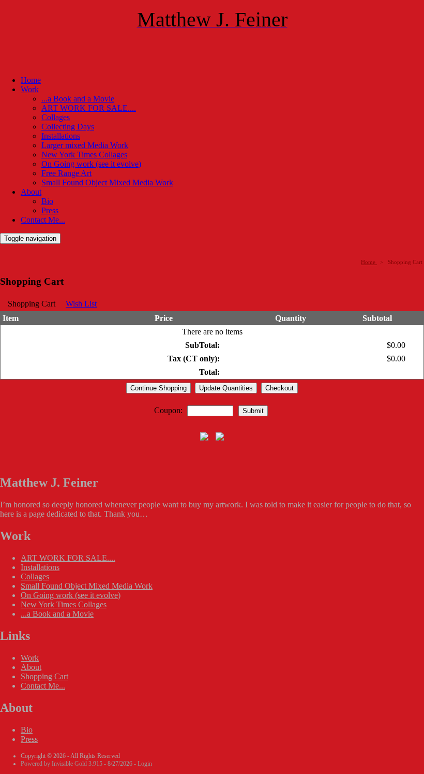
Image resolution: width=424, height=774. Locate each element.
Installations (60, 136)
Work (30, 89)
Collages (55, 117)
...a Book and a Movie (77, 98)
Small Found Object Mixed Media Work (107, 182)
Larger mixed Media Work (84, 145)
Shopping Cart (44, 676)
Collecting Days (67, 126)
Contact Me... (43, 219)
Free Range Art (66, 173)
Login (145, 763)
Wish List (81, 303)
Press (49, 210)
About (31, 191)
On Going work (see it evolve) (91, 163)
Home (31, 80)
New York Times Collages (84, 154)
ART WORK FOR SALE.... (88, 108)
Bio (47, 201)
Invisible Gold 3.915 (78, 763)
